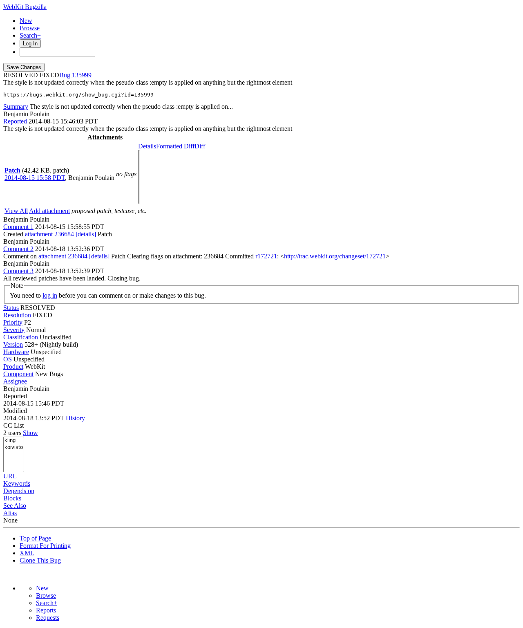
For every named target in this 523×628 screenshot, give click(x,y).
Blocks (12, 498)
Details (147, 146)
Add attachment (49, 210)
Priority (12, 322)
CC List (13, 425)
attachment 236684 (49, 234)
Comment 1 (18, 226)
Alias (10, 512)
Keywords (16, 483)
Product (13, 366)
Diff (199, 146)
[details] (86, 234)
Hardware (16, 351)
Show (30, 432)
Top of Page (35, 538)
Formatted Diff (175, 146)
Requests (47, 617)
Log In (30, 43)
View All (16, 210)
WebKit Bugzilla (25, 6)
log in (49, 295)
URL (10, 476)
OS (7, 359)
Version (13, 344)
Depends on (18, 490)
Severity (14, 329)
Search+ (30, 35)
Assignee (15, 381)
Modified (15, 410)
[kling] (14, 440)
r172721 (266, 256)
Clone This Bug (40, 560)
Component (18, 373)
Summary (15, 106)
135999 (82, 75)
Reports (46, 610)
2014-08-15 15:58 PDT (34, 177)
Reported (15, 121)
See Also (14, 505)
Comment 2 (18, 248)
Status (11, 307)
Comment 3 (18, 270)
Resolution (17, 315)
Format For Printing (45, 545)
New (26, 20)
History (75, 418)
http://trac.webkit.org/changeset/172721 (335, 256)
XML (27, 553)
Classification (20, 337)
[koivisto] (14, 447)
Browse (30, 28)
